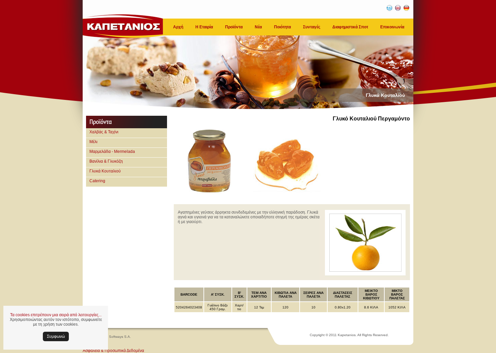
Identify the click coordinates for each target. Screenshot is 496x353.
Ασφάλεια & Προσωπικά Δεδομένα (113, 350)
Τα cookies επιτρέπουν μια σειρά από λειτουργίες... (56, 315)
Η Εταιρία (204, 27)
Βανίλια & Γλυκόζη (106, 161)
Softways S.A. (120, 336)
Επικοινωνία (392, 27)
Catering (97, 181)
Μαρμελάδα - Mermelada (112, 151)
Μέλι (93, 141)
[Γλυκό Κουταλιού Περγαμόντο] (209, 195)
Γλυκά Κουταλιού (105, 171)
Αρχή (178, 27)
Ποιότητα (282, 27)
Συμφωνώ (56, 336)
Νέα (258, 27)
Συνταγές (311, 27)
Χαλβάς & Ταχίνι (103, 132)
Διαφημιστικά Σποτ (350, 27)
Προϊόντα (234, 27)
